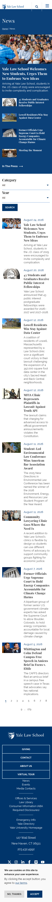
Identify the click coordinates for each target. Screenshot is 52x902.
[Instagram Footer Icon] (16, 862)
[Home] (13, 7)
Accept (34, 894)
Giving (26, 749)
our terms (21, 882)
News (12, 29)
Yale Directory (26, 823)
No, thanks (14, 894)
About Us (26, 766)
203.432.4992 (26, 849)
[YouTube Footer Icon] (42, 862)
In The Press (10, 166)
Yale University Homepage (26, 827)
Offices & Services (26, 798)
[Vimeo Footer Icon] (36, 862)
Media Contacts (26, 788)
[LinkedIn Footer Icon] (23, 862)
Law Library (26, 802)
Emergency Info (26, 819)
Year (5, 192)
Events (26, 784)
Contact (26, 757)
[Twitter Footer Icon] (9, 862)
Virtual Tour (26, 774)
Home (5, 29)
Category (9, 180)
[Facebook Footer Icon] (29, 862)
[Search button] (37, 10)
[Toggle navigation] (47, 5)
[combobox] (26, 186)
